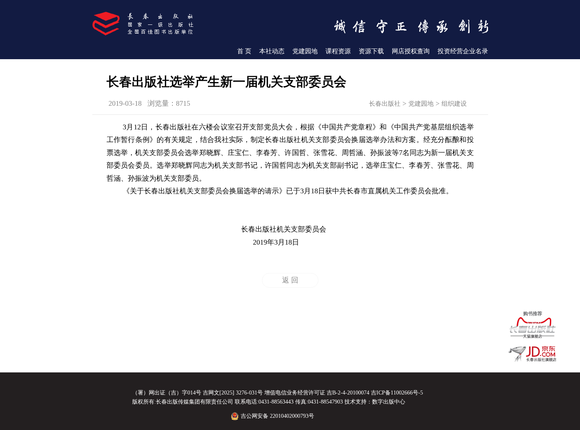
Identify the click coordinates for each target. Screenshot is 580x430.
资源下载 (371, 51)
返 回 (290, 280)
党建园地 (305, 51)
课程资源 (338, 51)
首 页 (244, 51)
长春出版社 (384, 103)
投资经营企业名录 (463, 51)
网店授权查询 (411, 51)
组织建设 (454, 103)
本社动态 (271, 51)
